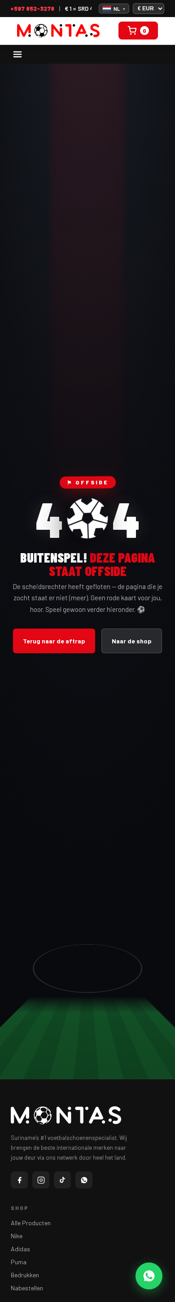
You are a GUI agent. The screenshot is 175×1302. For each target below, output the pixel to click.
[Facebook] (19, 1179)
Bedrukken (25, 1275)
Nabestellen (27, 1288)
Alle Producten (31, 1223)
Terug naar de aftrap (54, 641)
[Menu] (17, 54)
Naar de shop (132, 641)
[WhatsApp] (83, 1179)
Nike (16, 1236)
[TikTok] (62, 1179)
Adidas (20, 1249)
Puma (18, 1262)
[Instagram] (40, 1179)
